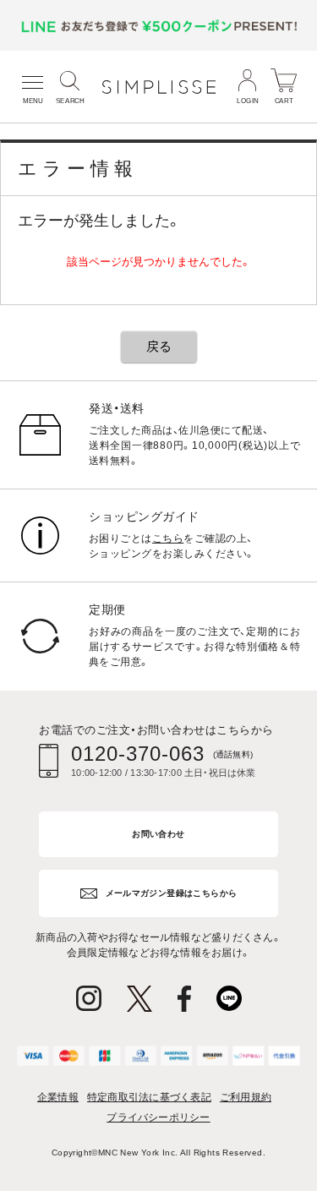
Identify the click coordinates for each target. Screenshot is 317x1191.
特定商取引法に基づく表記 (149, 1097)
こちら (167, 538)
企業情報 (58, 1097)
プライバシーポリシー (158, 1117)
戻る (159, 346)
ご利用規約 (245, 1097)
